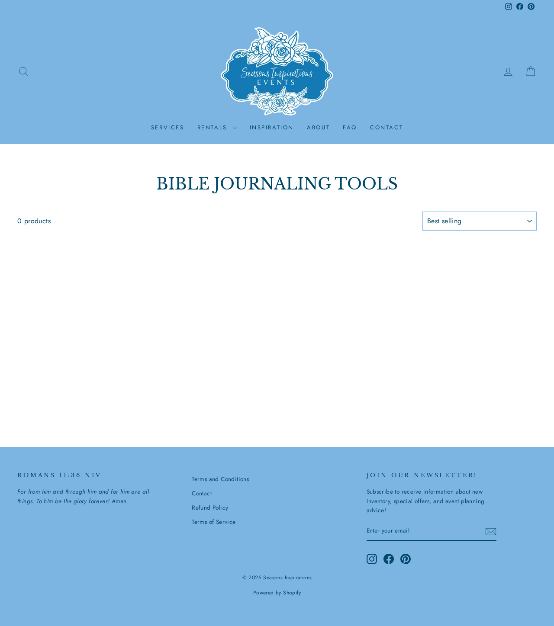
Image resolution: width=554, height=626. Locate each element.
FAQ (350, 127)
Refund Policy (210, 507)
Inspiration (272, 127)
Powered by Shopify (277, 593)
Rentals (213, 127)
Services (167, 127)
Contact (386, 127)
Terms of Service (213, 521)
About (318, 127)
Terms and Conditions (220, 479)
